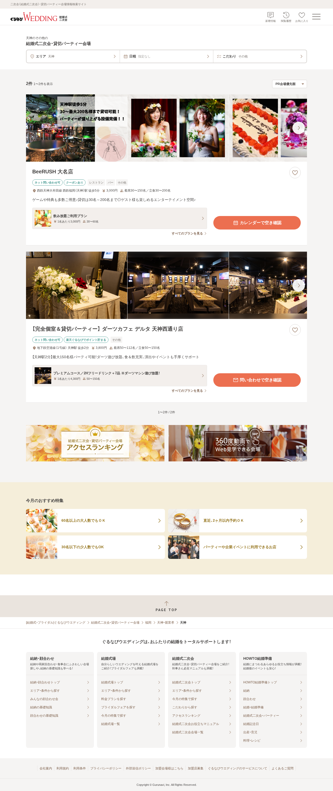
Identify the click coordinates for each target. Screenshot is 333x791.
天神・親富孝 (165, 622)
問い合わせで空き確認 (260, 380)
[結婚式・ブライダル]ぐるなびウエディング (55, 622)
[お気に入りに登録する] (295, 172)
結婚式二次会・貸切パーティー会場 (115, 622)
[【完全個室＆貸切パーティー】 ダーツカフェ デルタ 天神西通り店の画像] (166, 285)
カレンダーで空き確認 (260, 222)
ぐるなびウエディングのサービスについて (237, 768)
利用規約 (62, 768)
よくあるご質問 (282, 768)
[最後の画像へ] (298, 128)
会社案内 (46, 768)
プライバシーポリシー (105, 768)
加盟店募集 (195, 768)
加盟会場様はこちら (169, 768)
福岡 (148, 622)
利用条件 (79, 768)
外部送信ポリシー (138, 768)
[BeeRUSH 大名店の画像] (166, 128)
